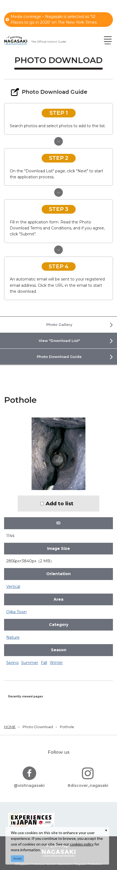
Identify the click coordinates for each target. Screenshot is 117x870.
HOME (10, 727)
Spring (12, 662)
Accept (17, 858)
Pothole (67, 727)
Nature (13, 637)
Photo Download (38, 727)
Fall (44, 662)
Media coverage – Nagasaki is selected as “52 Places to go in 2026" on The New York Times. (54, 19)
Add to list (59, 503)
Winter (56, 662)
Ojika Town (16, 611)
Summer (29, 662)
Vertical (13, 586)
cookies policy (82, 844)
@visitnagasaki (29, 785)
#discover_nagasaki (87, 785)
